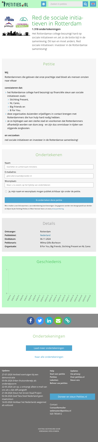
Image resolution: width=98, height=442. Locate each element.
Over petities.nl (77, 377)
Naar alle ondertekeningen (49, 357)
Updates (74, 371)
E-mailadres (10, 172)
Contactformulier (58, 407)
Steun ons (75, 380)
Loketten (54, 380)
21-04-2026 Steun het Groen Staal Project (21, 392)
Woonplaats (10, 181)
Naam (7, 162)
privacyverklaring (57, 209)
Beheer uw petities (58, 383)
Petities (53, 377)
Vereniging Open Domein (49, 431)
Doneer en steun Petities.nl (72, 396)
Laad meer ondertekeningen (49, 348)
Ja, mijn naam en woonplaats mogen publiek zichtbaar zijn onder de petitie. (45, 191)
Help (52, 371)
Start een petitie (57, 374)
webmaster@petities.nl (60, 410)
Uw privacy (75, 374)
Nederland (45, 235)
